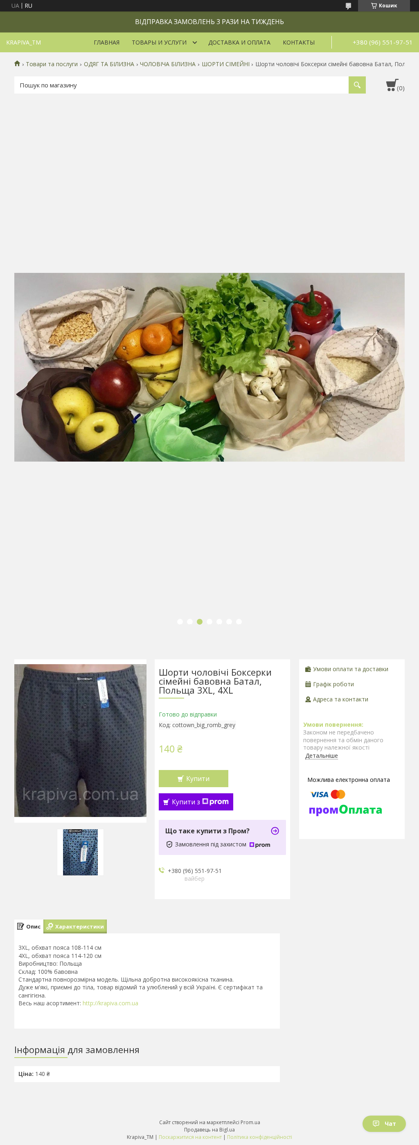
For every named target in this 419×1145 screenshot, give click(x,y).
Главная (106, 42)
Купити (198, 778)
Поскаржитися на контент (190, 1137)
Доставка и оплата (239, 42)
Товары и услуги (159, 42)
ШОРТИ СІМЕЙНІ (226, 64)
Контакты (299, 42)
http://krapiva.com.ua (110, 1003)
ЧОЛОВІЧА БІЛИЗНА (168, 64)
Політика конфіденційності (259, 1137)
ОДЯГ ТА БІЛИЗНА (109, 64)
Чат (390, 1123)
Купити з (186, 801)
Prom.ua (250, 1122)
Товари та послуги (52, 64)
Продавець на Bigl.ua (209, 1129)
